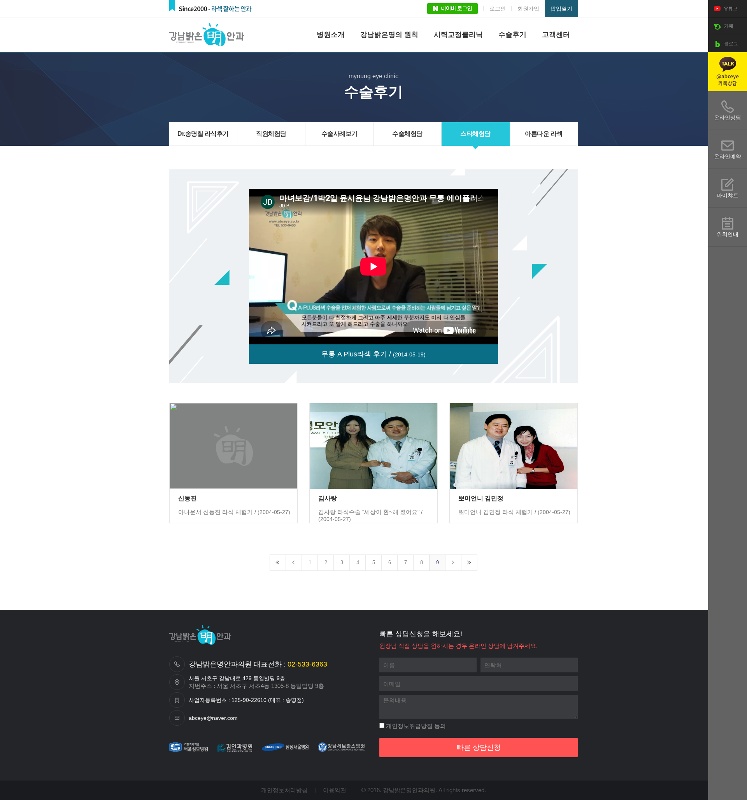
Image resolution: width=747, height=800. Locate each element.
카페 (728, 26)
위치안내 (727, 234)
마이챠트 (727, 195)
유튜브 (730, 8)
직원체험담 (271, 133)
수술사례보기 (339, 133)
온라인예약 (727, 156)
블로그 (730, 43)
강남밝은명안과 (208, 35)
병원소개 (331, 35)
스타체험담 (475, 133)
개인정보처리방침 (284, 790)
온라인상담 (727, 117)
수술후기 (512, 35)
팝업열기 (561, 8)
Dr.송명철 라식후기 (203, 133)
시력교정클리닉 (458, 35)
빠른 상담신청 (479, 747)
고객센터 (556, 35)
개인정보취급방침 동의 (415, 726)
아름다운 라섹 (544, 133)
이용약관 (334, 790)
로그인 (497, 8)
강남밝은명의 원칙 (389, 35)
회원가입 (528, 8)
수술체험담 (407, 133)
